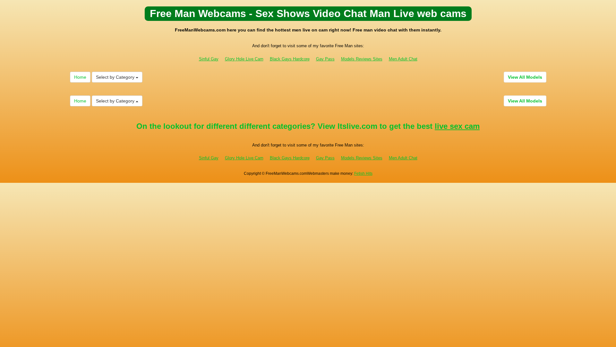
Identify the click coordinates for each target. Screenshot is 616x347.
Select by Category (116, 77)
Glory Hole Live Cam (244, 59)
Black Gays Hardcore (290, 59)
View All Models (525, 77)
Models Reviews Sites (361, 59)
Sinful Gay (208, 59)
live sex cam (457, 126)
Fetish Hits (363, 173)
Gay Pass (325, 59)
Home (80, 77)
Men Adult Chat (403, 59)
